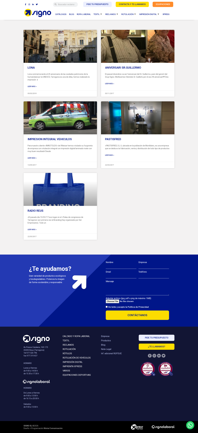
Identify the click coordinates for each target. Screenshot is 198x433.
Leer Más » (32, 86)
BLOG (71, 14)
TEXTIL (96, 14)
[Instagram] (29, 4)
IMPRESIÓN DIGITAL (148, 14)
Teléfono (142, 272)
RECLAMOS (110, 14)
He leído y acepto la (128, 307)
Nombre (109, 262)
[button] (190, 425)
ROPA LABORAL (84, 14)
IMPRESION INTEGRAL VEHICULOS (50, 139)
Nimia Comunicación (53, 428)
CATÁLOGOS (60, 14)
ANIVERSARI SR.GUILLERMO (123, 67)
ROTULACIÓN (127, 14)
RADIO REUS (35, 210)
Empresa (142, 262)
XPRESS (166, 14)
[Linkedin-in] (33, 4)
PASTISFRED (113, 139)
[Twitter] (37, 4)
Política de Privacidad (138, 307)
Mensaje (110, 281)
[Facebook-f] (25, 4)
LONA (31, 67)
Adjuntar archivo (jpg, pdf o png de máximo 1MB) (128, 298)
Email (108, 272)
